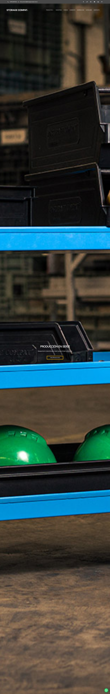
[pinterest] (101, 1)
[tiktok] (87, 1)
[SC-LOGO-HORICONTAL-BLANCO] (17, 10)
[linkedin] (98, 1)
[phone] (8, 1)
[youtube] (94, 1)
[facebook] (83, 1)
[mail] (18, 1)
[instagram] (90, 1)
